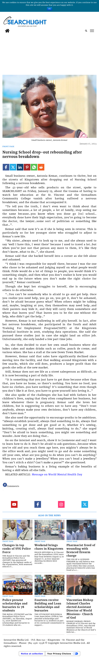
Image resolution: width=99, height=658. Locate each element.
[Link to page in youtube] (14, 504)
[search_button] (86, 31)
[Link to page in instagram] (61, 504)
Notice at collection (32, 653)
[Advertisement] (49, 53)
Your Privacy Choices (59, 653)
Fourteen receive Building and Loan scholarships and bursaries (48, 605)
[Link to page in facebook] (6, 167)
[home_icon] (7, 31)
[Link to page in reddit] (41, 167)
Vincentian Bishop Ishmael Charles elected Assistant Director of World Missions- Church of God (80, 608)
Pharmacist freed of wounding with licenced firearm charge (81, 550)
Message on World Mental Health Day (57, 474)
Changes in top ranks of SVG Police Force (16, 549)
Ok (49, 9)
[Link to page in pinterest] (27, 167)
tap (92, 30)
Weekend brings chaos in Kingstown (49, 547)
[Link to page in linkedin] (20, 167)
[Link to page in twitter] (13, 167)
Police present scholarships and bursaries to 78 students (14, 605)
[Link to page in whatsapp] (34, 167)
